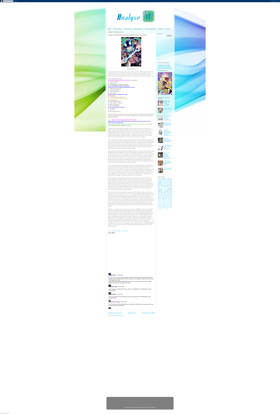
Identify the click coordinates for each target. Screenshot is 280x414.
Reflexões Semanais (163, 191)
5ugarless (143, 407)
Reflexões (160, 28)
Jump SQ (168, 192)
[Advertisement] (164, 234)
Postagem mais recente (115, 313)
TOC (159, 179)
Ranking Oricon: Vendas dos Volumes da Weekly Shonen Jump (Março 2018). (165, 67)
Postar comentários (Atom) (117, 315)
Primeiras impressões (165, 189)
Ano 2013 (166, 196)
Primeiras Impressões (150, 28)
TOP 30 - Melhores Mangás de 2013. (168, 169)
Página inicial (132, 313)
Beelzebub (164, 198)
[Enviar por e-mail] (108, 232)
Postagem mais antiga (148, 313)
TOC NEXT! (167, 201)
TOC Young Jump (165, 193)
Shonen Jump (127, 28)
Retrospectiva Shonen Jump (163, 202)
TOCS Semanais (165, 207)
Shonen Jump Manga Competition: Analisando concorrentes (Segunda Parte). (167, 155)
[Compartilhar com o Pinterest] (114, 232)
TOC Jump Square (162, 192)
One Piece (166, 182)
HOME (109, 28)
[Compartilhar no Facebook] (113, 232)
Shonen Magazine (138, 28)
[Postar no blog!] (110, 232)
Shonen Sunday (168, 183)
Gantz (171, 201)
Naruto (170, 191)
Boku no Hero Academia (165, 188)
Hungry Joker (166, 194)
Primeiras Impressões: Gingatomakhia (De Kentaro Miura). (168, 140)
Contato (168, 28)
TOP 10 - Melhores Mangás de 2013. (168, 109)
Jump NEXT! (165, 197)
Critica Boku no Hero (166, 203)
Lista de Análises (117, 28)
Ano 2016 (163, 186)
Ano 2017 (169, 186)
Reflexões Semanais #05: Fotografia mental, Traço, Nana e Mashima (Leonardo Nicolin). (168, 133)
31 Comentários (124, 230)
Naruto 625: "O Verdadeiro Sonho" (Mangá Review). (168, 124)
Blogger (153, 407)
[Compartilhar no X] (111, 232)
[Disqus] (131, 253)
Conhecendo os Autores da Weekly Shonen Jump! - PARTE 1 (168, 163)
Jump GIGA (160, 207)
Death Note (170, 206)
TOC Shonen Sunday (163, 185)
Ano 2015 (165, 180)
